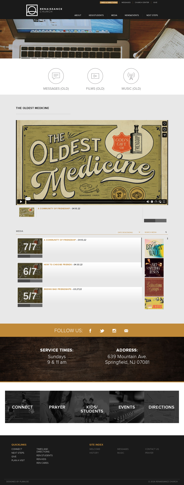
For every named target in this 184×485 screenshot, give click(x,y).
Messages (126, 2)
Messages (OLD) (56, 88)
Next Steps (152, 15)
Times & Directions (108, 2)
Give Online (155, 215)
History (94, 452)
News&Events (132, 15)
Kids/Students (96, 15)
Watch (147, 209)
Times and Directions (43, 450)
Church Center (142, 2)
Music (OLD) (131, 88)
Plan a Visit (18, 460)
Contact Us (152, 449)
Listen (156, 209)
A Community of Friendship (60, 240)
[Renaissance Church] (44, 15)
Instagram (114, 331)
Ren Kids (41, 459)
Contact (126, 331)
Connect (17, 449)
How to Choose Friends (58, 264)
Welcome (94, 449)
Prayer (149, 452)
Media (114, 15)
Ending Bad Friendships (57, 289)
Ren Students (45, 455)
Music (120, 452)
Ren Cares (42, 463)
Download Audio (147, 215)
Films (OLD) (95, 88)
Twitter (160, 220)
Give (155, 2)
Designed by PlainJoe (17, 481)
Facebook (149, 220)
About (77, 15)
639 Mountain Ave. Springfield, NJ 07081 (127, 359)
